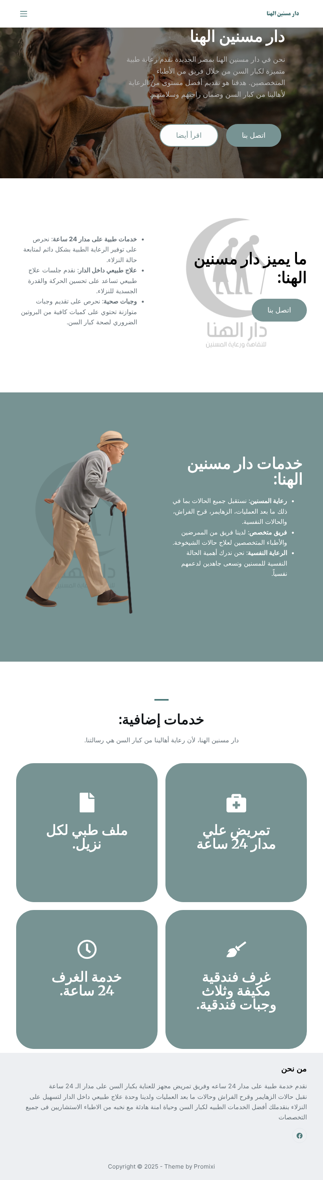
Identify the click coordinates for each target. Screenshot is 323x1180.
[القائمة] (23, 13)
